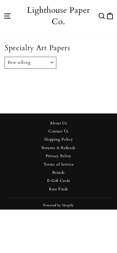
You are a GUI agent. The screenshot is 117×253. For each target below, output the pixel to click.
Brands (58, 172)
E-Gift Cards (58, 180)
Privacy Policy (58, 156)
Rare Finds (58, 189)
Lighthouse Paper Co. (58, 16)
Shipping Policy (58, 139)
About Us (58, 123)
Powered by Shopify (58, 205)
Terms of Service (59, 164)
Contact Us (58, 131)
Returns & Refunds (59, 148)
